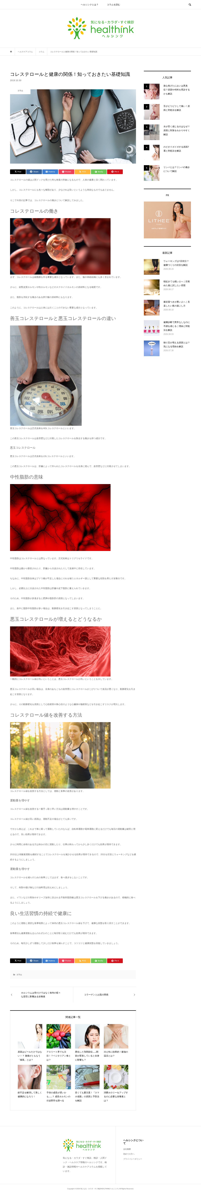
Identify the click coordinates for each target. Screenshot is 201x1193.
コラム (19, 974)
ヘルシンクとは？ (89, 4)
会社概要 (127, 1149)
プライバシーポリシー (132, 1159)
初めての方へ (129, 1154)
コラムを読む (113, 4)
